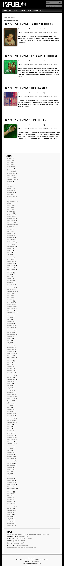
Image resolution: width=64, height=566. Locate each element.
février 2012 (10, 478)
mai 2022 (9, 254)
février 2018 (10, 347)
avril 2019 (9, 321)
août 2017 (9, 359)
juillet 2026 (10, 160)
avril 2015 (9, 409)
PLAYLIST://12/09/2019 (22, 536)
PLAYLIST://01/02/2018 (22, 546)
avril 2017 (9, 366)
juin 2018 (9, 340)
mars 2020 (10, 301)
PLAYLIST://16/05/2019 (19, 540)
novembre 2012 (11, 462)
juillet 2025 (10, 183)
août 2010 (9, 512)
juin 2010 (9, 516)
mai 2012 (9, 473)
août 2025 (9, 181)
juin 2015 (9, 406)
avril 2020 (10, 299)
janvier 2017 (10, 372)
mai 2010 (9, 518)
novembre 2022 (11, 243)
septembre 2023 (11, 224)
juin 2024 (9, 207)
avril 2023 (10, 233)
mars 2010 (10, 522)
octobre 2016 (10, 377)
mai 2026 (9, 164)
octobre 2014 (10, 421)
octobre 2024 (10, 200)
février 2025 (10, 192)
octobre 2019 (10, 310)
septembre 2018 (11, 334)
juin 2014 (9, 426)
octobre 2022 (10, 245)
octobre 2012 (10, 464)
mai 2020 (9, 297)
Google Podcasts (37, 32)
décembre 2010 (11, 505)
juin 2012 (9, 471)
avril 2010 (9, 520)
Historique (35, 10)
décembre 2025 (11, 173)
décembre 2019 (11, 306)
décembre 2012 (11, 460)
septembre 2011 (11, 488)
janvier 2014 (10, 435)
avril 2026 (10, 166)
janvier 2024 (10, 216)
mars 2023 (10, 235)
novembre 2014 (11, 419)
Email (30, 32)
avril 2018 (9, 344)
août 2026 (9, 158)
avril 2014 (9, 430)
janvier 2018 (10, 349)
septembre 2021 (11, 269)
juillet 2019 (10, 316)
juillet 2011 (10, 492)
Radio (10, 10)
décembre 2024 (11, 196)
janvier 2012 (10, 480)
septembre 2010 (11, 510)
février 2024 (10, 215)
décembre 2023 (11, 218)
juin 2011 (9, 493)
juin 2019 (9, 318)
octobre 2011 (10, 486)
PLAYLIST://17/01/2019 (20, 544)
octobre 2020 (10, 289)
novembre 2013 (11, 439)
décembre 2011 (11, 482)
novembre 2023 (11, 220)
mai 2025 (9, 187)
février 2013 (10, 456)
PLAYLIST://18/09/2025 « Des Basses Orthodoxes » (30, 56)
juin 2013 (9, 449)
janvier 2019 (10, 327)
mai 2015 (9, 407)
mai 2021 (9, 276)
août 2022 (9, 248)
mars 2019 (10, 323)
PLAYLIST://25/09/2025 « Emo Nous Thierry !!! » (28, 24)
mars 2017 (10, 368)
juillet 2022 (10, 250)
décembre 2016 (11, 374)
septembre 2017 (11, 357)
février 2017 (10, 370)
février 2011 (10, 501)
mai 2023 (9, 231)
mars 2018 (10, 346)
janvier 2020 (10, 304)
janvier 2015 (10, 415)
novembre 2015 (11, 398)
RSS (44, 32)
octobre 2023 (10, 222)
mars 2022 (10, 258)
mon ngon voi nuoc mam (13, 547)
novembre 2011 (11, 484)
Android (26, 32)
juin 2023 (9, 230)
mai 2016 (9, 387)
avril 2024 (10, 211)
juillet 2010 (10, 514)
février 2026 (10, 170)
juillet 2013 (10, 447)
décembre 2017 (11, 351)
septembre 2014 (11, 422)
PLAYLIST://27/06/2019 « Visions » (22, 538)
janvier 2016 (10, 394)
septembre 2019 (11, 312)
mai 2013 (9, 450)
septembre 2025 (11, 179)
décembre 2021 (11, 263)
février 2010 (10, 523)
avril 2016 (9, 389)
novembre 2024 (11, 198)
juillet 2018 (10, 338)
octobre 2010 (10, 508)
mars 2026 (10, 168)
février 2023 (10, 237)
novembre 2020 (11, 288)
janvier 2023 (10, 239)
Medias (29, 10)
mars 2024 (10, 213)
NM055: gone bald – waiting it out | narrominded (20, 534)
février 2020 (10, 303)
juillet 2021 (10, 273)
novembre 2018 (11, 331)
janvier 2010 (10, 525)
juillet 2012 (10, 469)
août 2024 (9, 203)
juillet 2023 (10, 228)
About (41, 10)
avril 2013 (9, 452)
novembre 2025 (11, 175)
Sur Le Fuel (22, 10)
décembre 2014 (11, 417)
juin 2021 (9, 275)
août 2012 (9, 467)
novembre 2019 (11, 308)
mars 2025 (10, 190)
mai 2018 (9, 342)
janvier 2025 (10, 194)
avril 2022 (9, 256)
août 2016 (9, 381)
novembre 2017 (11, 353)
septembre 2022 (11, 246)
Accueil (4, 10)
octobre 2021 (10, 267)
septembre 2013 (11, 443)
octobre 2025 (10, 177)
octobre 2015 (10, 400)
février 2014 (10, 434)
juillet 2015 (10, 404)
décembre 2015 (11, 396)
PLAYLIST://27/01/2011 (23, 542)
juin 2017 (9, 362)
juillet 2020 (10, 293)
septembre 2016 (11, 379)
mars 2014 (10, 432)
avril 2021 (9, 278)
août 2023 (9, 226)
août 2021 (9, 271)
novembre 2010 (11, 507)
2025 (9, 17)
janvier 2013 (10, 458)
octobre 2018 (10, 332)
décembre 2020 (11, 286)
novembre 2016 (11, 376)
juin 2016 (9, 385)
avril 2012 (9, 475)
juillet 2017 (10, 361)
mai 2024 (9, 209)
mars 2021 (10, 280)
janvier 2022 (10, 261)
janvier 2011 (10, 503)
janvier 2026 (10, 172)
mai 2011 (9, 495)
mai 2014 (9, 428)
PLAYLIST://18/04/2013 (30, 547)
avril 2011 (9, 497)
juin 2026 (9, 162)
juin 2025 (9, 185)
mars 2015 (10, 411)
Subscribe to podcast (51, 32)
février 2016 (10, 392)
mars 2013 (10, 454)
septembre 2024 (11, 201)
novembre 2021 (11, 265)
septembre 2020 (11, 291)
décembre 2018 (11, 329)
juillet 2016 (10, 383)
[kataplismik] (10, 542)
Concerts (16, 10)
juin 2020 (9, 295)
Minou (9, 544)
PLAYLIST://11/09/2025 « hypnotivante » (25, 88)
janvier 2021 (10, 284)
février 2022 (10, 260)
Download (25, 29)
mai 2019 (9, 319)
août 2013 (9, 445)
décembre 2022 (11, 241)
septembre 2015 (11, 402)
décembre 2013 (11, 437)
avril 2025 (10, 188)
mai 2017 (9, 364)
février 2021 (10, 282)
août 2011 (9, 490)
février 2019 (10, 325)
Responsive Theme (36, 563)
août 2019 (9, 314)
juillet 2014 (10, 424)
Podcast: (20, 29)
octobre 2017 (10, 355)
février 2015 (10, 413)
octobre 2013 (10, 441)
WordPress (35, 565)
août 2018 (9, 336)
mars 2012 (10, 477)
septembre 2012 (11, 465)
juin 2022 (9, 252)
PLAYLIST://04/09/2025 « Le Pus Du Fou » (25, 120)
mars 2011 (9, 499)
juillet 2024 (10, 205)
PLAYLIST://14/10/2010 (43, 534)
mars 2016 (10, 391)
